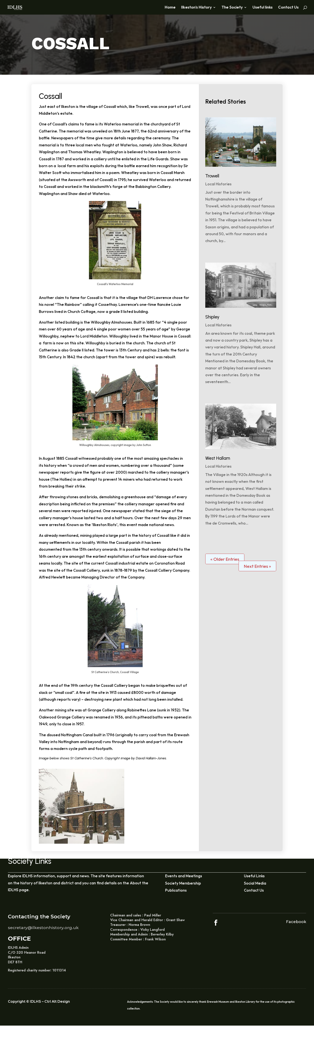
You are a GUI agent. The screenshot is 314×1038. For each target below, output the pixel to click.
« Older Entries (224, 559)
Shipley (212, 317)
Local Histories (218, 183)
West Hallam (217, 458)
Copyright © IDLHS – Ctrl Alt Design (39, 1001)
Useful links (262, 8)
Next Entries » (257, 566)
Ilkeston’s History (196, 8)
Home (170, 8)
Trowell (212, 175)
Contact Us (288, 8)
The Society (232, 8)
